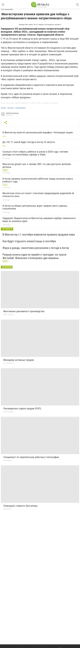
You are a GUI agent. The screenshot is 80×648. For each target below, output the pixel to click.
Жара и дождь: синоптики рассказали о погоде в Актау (35, 248)
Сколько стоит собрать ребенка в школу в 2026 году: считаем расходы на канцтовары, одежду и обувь (35, 153)
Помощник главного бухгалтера (20, 505)
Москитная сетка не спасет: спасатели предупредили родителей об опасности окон (38, 195)
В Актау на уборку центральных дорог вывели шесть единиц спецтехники (34, 207)
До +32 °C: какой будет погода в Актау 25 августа (28, 142)
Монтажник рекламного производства (23, 311)
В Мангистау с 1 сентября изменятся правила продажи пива (38, 234)
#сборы (3, 108)
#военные (10, 108)
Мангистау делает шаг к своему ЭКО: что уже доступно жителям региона (36, 165)
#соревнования (20, 108)
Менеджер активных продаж (18, 360)
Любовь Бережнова (12, 113)
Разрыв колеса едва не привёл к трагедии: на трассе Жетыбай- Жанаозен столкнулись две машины (34, 256)
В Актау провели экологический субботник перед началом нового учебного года (37, 180)
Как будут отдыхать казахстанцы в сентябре (29, 241)
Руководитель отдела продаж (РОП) (22, 408)
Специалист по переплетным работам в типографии (31, 457)
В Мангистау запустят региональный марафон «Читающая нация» (37, 132)
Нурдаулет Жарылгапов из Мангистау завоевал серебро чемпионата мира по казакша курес (39, 220)
